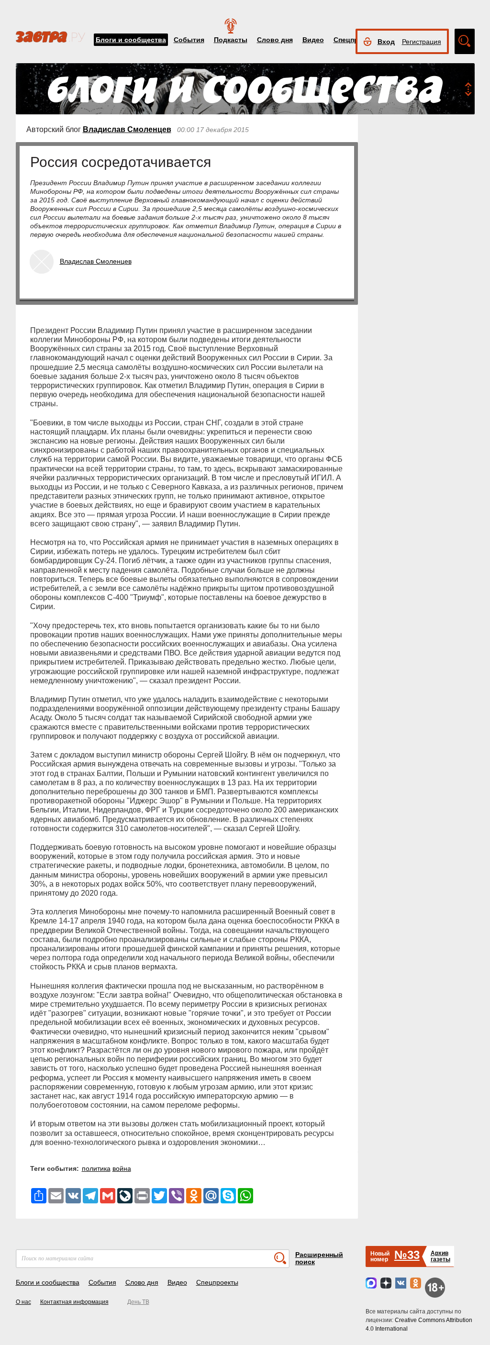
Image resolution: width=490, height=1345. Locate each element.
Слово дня (275, 40)
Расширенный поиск (319, 1258)
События (189, 40)
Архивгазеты (440, 1256)
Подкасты (230, 40)
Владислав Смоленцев (127, 129)
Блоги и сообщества (131, 40)
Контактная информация (74, 1302)
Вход (386, 41)
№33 (407, 1254)
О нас (23, 1302)
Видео (313, 40)
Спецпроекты (217, 1282)
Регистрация (421, 41)
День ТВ (138, 1302)
